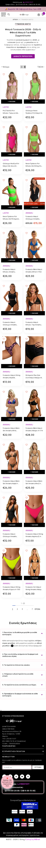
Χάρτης (5, 736)
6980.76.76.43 (11, 741)
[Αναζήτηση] (8, 14)
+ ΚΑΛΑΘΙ (11, 101)
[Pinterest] (16, 776)
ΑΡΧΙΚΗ (15, 19)
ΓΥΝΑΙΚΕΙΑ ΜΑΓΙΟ (27, 19)
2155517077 (29, 2)
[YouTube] (22, 776)
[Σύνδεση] (38, 14)
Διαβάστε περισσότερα (23, 56)
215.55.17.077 (11, 739)
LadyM (6, 107)
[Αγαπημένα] (3, 74)
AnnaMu (29, 213)
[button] (21, 66)
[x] (6, 712)
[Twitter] (28, 776)
